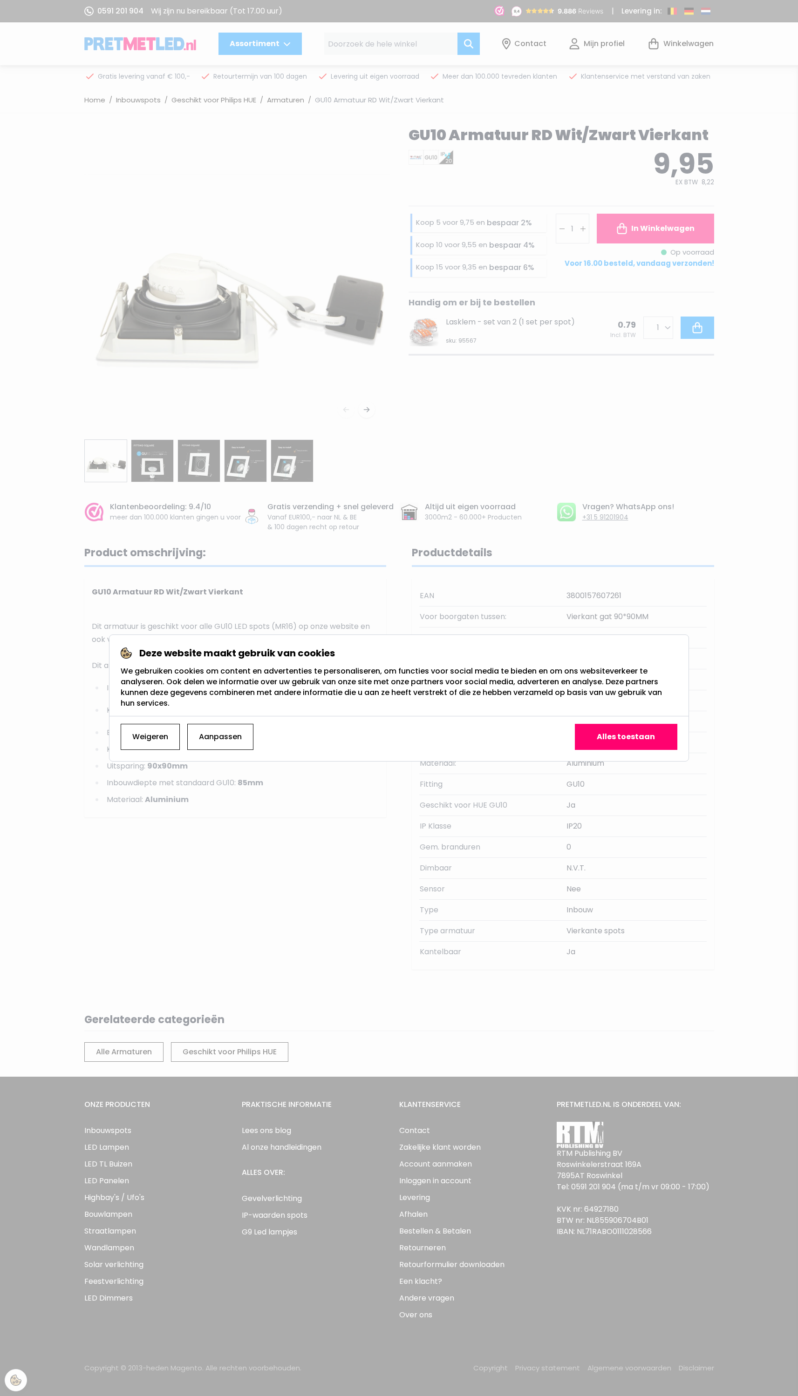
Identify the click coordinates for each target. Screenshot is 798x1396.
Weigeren (150, 736)
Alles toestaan (626, 736)
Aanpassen (220, 736)
